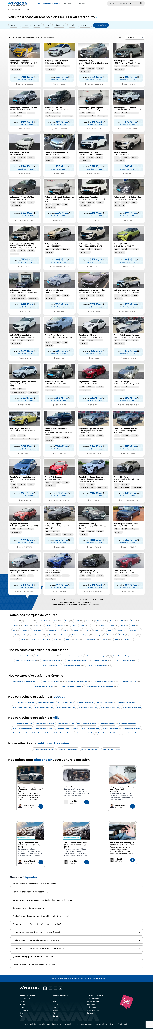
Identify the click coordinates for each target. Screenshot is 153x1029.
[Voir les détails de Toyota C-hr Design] (128, 385)
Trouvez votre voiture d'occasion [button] (46, 3)
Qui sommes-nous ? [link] (93, 998)
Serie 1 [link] (55, 1016)
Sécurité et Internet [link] (71, 1024)
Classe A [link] (56, 1010)
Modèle (25, 25)
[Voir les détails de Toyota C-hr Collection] (24, 527)
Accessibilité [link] (99, 1024)
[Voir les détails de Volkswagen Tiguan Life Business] (24, 385)
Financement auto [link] (92, 1001)
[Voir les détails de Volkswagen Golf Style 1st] (24, 433)
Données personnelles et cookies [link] (50, 1024)
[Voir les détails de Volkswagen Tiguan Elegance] (93, 110)
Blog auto (81, 3)
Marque (13, 25)
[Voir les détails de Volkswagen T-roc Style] (24, 64)
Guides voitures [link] (91, 1007)
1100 (96, 599)
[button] (76, 884)
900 (93, 599)
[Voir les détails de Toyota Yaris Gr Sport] (93, 385)
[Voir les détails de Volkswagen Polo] (59, 247)
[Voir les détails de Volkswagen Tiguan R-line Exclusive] (59, 200)
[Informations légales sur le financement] (35, 77)
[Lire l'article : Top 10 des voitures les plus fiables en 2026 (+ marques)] (132, 860)
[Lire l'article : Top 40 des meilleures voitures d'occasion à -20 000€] (40, 862)
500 (86, 599)
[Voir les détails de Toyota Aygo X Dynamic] (93, 338)
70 (74, 599)
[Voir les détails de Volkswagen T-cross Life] (93, 247)
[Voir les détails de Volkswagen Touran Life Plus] (24, 200)
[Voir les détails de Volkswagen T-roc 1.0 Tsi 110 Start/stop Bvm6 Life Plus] (24, 247)
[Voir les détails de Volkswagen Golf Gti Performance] (59, 64)
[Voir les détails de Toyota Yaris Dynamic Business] (128, 338)
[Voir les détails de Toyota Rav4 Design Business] (93, 480)
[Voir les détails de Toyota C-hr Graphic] (59, 527)
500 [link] (54, 1007)
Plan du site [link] (110, 1024)
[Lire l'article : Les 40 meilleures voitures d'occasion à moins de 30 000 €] (86, 862)
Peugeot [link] (23, 1001)
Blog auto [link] (89, 1013)
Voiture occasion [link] (26, 998)
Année (72, 25)
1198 (101, 599)
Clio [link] (54, 998)
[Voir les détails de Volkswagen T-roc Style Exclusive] (24, 110)
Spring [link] (55, 1004)
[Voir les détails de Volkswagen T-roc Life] (59, 385)
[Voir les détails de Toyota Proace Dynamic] (59, 338)
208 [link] (54, 1001)
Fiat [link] (21, 1016)
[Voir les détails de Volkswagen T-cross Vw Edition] (93, 293)
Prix (47, 25)
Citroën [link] (22, 1007)
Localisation (85, 25)
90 (76, 599)
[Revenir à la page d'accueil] (18, 3)
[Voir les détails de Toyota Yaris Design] (59, 573)
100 (79, 599)
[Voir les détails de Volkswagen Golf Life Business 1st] (24, 573)
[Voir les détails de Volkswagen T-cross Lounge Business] (59, 433)
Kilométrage (59, 25)
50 (71, 599)
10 (66, 599)
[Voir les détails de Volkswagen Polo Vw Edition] (59, 155)
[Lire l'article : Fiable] (40, 806)
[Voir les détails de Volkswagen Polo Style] (24, 155)
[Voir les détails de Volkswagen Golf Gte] (59, 110)
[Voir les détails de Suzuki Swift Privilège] (93, 527)
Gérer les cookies (123, 1024)
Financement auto (69, 3)
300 (83, 599)
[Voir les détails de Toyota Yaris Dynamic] (59, 480)
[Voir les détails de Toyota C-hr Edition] (128, 247)
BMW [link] (21, 1013)
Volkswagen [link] (24, 1010)
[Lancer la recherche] (141, 3)
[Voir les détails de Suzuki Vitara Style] (93, 64)
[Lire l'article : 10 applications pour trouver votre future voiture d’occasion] (132, 806)
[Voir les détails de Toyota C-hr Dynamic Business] (93, 433)
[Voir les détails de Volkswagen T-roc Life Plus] (128, 110)
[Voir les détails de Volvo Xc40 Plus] (128, 155)
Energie (37, 25)
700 (89, 599)
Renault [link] (22, 1004)
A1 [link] (54, 1013)
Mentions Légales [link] (30, 1024)
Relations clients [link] (86, 1024)
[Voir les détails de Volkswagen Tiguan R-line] (24, 293)
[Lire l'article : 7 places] (86, 802)
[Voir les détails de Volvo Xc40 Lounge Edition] (24, 338)
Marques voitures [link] (92, 1010)
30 (69, 599)
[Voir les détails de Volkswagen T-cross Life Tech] (128, 527)
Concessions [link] (90, 1004)
